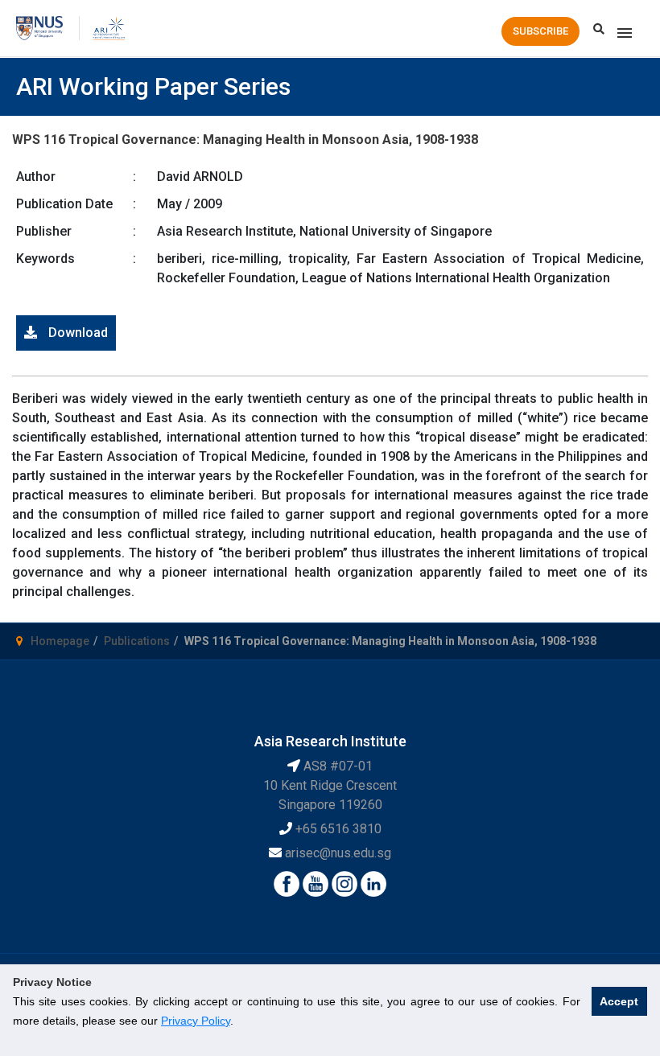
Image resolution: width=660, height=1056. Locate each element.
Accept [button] (619, 1001)
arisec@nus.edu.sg (338, 853)
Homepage (60, 641)
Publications (137, 641)
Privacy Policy (195, 1020)
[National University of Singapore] (39, 27)
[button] (540, 31)
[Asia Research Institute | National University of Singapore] (108, 27)
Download (76, 332)
